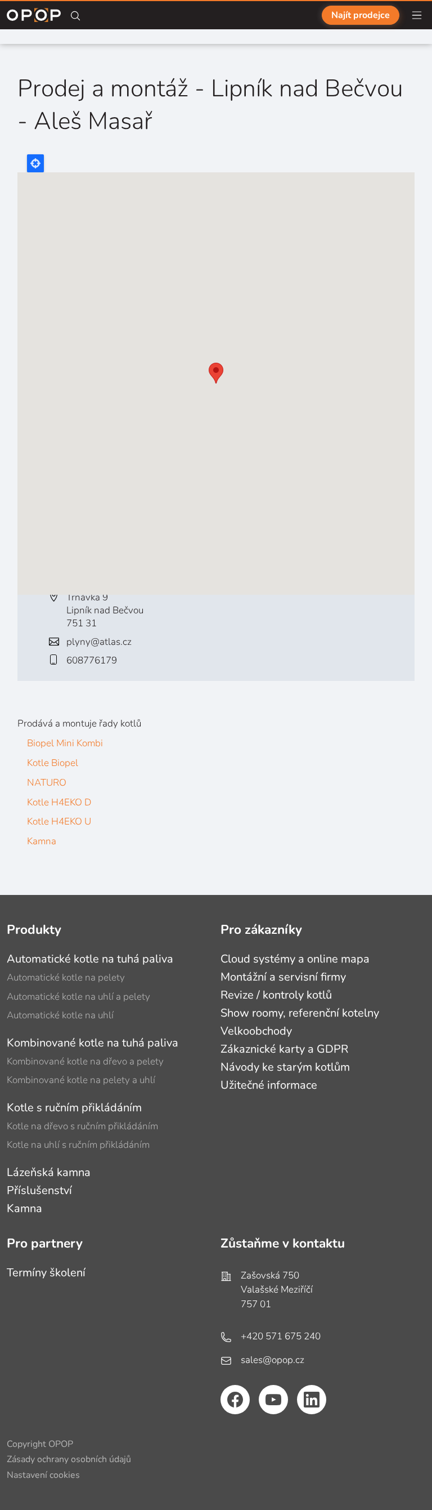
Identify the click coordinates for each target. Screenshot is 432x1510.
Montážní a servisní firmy (283, 977)
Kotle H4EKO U (59, 821)
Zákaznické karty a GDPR (284, 1049)
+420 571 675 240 (281, 1336)
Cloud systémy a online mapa (295, 958)
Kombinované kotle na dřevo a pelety (85, 1061)
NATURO (46, 782)
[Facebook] (235, 1399)
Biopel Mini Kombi (65, 743)
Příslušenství (39, 1190)
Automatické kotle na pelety (66, 977)
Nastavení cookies (43, 1475)
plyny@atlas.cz (99, 641)
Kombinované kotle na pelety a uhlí (81, 1080)
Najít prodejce (360, 15)
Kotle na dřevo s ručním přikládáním (82, 1126)
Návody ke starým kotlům (285, 1067)
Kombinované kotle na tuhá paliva (92, 1042)
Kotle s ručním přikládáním (74, 1107)
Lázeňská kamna (49, 1172)
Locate (35, 163)
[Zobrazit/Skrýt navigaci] (416, 15)
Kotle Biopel (52, 762)
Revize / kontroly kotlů (276, 995)
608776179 (91, 660)
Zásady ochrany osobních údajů (69, 1459)
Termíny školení (46, 1272)
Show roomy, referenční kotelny (299, 1013)
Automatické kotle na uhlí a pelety (78, 996)
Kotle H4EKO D (59, 802)
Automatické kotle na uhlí (60, 1015)
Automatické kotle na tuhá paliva (90, 958)
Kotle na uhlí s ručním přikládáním (78, 1144)
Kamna (41, 841)
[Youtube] (273, 1399)
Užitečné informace (268, 1085)
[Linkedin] (311, 1399)
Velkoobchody (256, 1031)
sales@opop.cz (272, 1359)
